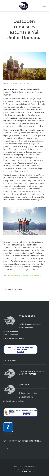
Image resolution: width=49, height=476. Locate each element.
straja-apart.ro (30, 466)
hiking (18, 275)
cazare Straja (11, 275)
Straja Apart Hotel (27, 275)
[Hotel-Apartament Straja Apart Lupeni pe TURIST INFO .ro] (8, 427)
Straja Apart (15, 83)
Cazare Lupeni (8, 433)
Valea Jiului (37, 275)
